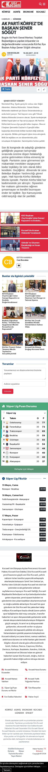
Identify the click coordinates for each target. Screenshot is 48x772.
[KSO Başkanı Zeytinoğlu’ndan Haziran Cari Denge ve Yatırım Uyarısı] (35, 286)
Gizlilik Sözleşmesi (16, 749)
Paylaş (7, 89)
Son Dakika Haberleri (13, 697)
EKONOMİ (28, 12)
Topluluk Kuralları (15, 754)
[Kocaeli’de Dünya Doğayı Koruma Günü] (35, 340)
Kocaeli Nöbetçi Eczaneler (10, 671)
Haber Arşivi (33, 697)
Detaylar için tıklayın (24, 469)
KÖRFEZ (6, 12)
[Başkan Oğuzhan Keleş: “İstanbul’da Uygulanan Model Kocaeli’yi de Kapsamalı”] (12, 313)
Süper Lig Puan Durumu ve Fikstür (9, 689)
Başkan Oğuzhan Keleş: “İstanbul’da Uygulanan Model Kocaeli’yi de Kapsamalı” (10, 325)
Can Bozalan (22, 260)
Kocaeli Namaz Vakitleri (9, 680)
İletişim (11, 751)
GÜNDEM (17, 19)
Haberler (6, 19)
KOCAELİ (40, 12)
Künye (21, 751)
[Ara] (40, 4)
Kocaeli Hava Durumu (37, 670)
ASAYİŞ (16, 12)
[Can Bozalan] (8, 262)
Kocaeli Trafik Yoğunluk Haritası (32, 680)
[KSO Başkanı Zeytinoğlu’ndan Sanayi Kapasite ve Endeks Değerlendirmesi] (12, 286)
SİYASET (29, 713)
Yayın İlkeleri (16, 756)
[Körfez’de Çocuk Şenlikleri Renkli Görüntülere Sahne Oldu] (35, 313)
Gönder (8, 391)
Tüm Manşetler (34, 688)
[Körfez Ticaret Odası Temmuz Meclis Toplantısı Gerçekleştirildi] (12, 340)
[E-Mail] (19, 266)
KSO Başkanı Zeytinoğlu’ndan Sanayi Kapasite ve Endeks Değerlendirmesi (10, 298)
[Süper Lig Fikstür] (44, 479)
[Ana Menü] (44, 4)
